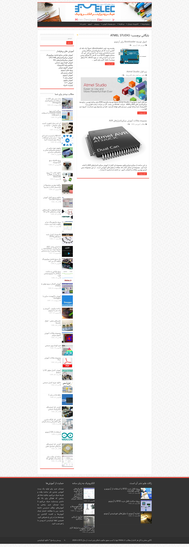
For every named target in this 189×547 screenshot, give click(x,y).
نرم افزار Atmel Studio (137, 72)
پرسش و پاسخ (55, 540)
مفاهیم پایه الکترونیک (65, 65)
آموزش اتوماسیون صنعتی (64, 62)
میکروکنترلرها (146, 24)
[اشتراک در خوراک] (77, 35)
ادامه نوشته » (109, 64)
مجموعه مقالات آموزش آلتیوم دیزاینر (52, 334)
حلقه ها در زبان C (54, 395)
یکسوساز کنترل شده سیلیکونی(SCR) (53, 235)
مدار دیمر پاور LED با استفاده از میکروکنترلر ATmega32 (53, 100)
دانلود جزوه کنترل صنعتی (52, 382)
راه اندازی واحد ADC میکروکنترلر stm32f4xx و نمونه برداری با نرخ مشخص (51, 248)
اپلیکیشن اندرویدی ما (45, 520)
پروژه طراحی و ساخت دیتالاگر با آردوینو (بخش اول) (52, 273)
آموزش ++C (69, 82)
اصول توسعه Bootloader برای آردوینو (130, 42)
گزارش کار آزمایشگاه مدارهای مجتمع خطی (53, 445)
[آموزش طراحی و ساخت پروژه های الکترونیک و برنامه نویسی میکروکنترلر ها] (94, 12)
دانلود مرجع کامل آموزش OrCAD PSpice (52, 198)
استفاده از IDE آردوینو (53, 432)
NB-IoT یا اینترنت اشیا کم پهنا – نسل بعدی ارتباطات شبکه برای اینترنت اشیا (51, 137)
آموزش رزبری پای (67, 72)
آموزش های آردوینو (139, 45)
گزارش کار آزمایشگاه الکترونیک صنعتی (53, 408)
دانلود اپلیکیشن (43, 540)
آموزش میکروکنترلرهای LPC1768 (61, 57)
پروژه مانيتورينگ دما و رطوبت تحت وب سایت (53, 223)
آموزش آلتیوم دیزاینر (66, 67)
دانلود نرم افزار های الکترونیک (135, 75)
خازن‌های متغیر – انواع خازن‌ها (53, 322)
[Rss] (65, 540)
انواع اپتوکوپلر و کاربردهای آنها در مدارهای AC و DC (51, 210)
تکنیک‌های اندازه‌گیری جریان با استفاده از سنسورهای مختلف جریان (76, 493)
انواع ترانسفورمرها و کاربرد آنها (76, 506)
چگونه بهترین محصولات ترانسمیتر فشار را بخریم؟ (52, 186)
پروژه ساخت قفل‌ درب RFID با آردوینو (124, 501)
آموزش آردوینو (68, 75)
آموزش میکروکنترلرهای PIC (63, 60)
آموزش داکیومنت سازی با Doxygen (52, 297)
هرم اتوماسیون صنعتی (53, 345)
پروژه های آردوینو (67, 70)
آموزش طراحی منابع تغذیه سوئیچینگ (59, 55)
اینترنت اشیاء (68, 85)
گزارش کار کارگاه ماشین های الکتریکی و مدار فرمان (51, 420)
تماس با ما (83, 24)
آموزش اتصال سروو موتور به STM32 (51, 284)
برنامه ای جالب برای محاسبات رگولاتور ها (53, 457)
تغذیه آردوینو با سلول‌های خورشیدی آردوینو (122, 513)
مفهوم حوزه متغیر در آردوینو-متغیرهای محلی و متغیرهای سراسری (52, 150)
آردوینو (90, 24)
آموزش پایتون (68, 80)
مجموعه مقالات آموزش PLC (52, 359)
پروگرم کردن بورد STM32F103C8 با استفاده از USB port (51, 113)
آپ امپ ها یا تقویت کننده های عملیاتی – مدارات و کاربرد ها (51, 125)
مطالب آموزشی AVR (138, 124)
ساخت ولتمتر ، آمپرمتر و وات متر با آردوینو (52, 309)
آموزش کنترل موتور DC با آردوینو (52, 371)
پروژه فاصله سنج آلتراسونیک (55, 161)
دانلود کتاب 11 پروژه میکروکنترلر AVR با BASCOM (53, 174)
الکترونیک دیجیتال (133, 24)
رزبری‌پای (96, 24)
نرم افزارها (121, 24)
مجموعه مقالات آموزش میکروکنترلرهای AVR (128, 121)
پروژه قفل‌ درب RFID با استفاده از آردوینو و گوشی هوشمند (122, 490)
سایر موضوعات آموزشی (109, 24)
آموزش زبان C (68, 77)
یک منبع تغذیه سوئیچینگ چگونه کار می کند (51, 260)
